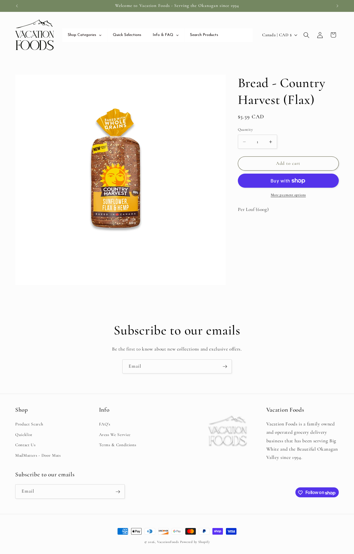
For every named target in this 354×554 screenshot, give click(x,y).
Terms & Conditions (117, 444)
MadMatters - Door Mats (38, 455)
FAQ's (104, 424)
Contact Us (25, 444)
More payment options (288, 195)
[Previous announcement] (17, 6)
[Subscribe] (224, 366)
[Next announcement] (337, 6)
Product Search (29, 424)
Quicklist (23, 434)
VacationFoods (168, 542)
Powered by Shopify (195, 542)
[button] (306, 34)
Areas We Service (115, 434)
